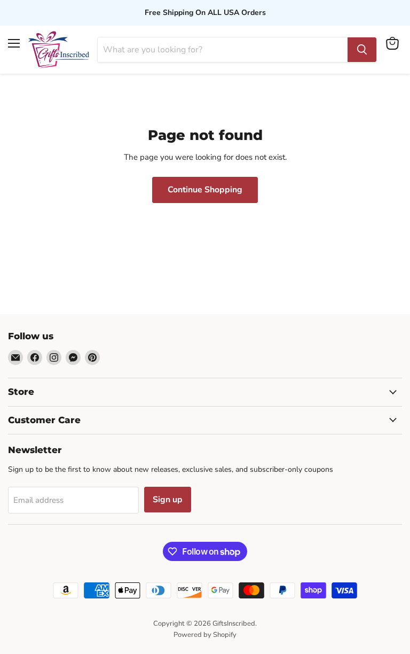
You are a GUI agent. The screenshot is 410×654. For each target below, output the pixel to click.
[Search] (362, 49)
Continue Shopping (205, 190)
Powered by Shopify (205, 635)
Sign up (168, 499)
